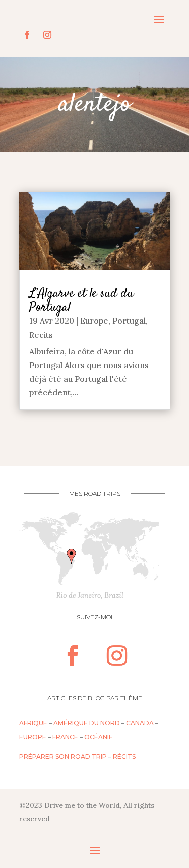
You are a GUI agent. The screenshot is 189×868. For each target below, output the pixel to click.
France (65, 737)
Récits (124, 756)
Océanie (98, 737)
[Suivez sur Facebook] (27, 35)
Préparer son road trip (63, 756)
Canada (140, 723)
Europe (94, 320)
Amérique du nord (86, 723)
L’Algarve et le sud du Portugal (81, 300)
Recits (41, 335)
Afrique (33, 723)
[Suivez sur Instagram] (47, 35)
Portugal (129, 320)
